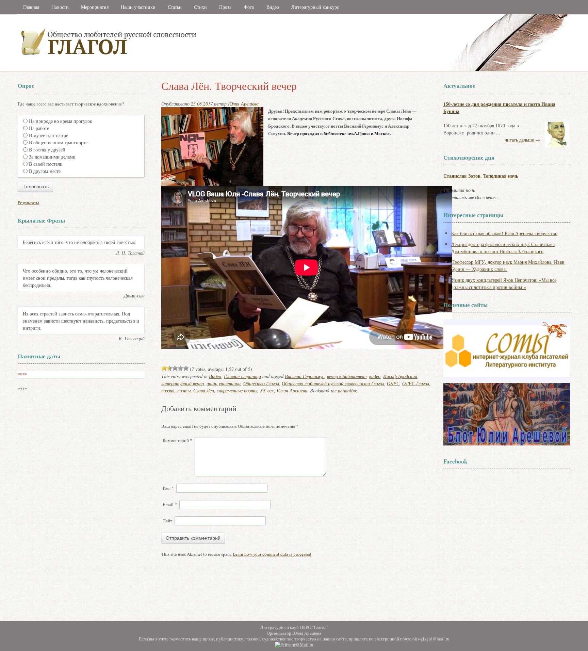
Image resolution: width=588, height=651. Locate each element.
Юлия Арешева (243, 103)
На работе (39, 128)
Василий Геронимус (304, 376)
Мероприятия (95, 7)
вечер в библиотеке (346, 376)
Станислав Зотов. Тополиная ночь (480, 175)
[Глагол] (183, 69)
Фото (249, 7)
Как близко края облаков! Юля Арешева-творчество (504, 233)
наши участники (224, 383)
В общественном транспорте (58, 142)
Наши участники (138, 7)
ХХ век (267, 390)
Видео (272, 7)
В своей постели (46, 164)
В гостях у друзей (47, 149)
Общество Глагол (261, 383)
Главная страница (242, 376)
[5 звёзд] (186, 368)
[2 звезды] (169, 368)
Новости (60, 7)
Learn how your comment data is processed (272, 554)
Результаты (28, 202)
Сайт (167, 521)
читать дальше (522, 139)
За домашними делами (52, 156)
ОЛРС (393, 383)
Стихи (200, 7)
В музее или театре (48, 135)
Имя (168, 488)
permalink (347, 390)
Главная (31, 7)
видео (374, 376)
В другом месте (45, 171)
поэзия (168, 390)
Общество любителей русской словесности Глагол (333, 383)
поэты (184, 390)
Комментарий (177, 440)
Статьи (175, 7)
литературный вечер (182, 383)
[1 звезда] (164, 368)
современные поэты (237, 390)
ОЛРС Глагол (415, 383)
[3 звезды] (175, 368)
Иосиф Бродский (400, 376)
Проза (225, 7)
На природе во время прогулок (60, 121)
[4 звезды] (180, 368)
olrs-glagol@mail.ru (431, 639)
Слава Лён (203, 390)
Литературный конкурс (315, 7)
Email (170, 504)
